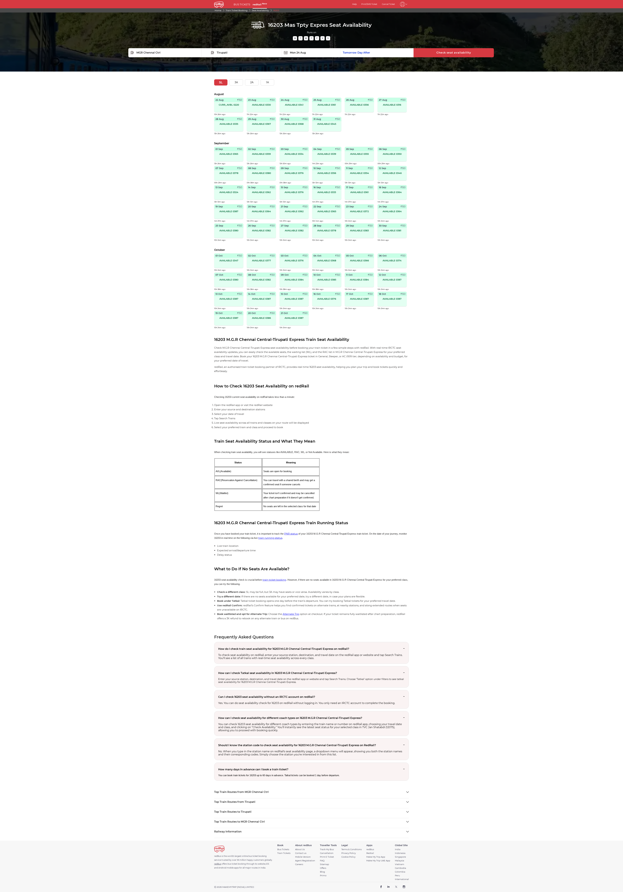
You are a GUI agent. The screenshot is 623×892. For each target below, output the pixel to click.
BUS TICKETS (242, 4)
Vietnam (399, 864)
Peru (397, 875)
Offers (323, 868)
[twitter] (396, 887)
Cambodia (400, 868)
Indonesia (400, 853)
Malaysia (399, 861)
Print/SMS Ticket (369, 4)
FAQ (322, 861)
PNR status (291, 533)
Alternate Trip (291, 614)
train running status (270, 538)
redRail (260, 4)
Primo (323, 875)
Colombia (400, 872)
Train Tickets (283, 853)
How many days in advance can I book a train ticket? (253, 769)
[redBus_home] (222, 4)
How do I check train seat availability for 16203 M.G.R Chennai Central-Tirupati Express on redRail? (283, 648)
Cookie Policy (348, 857)
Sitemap (324, 864)
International (402, 879)
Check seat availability (453, 52)
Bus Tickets (283, 849)
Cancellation (326, 853)
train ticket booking (274, 579)
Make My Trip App (375, 857)
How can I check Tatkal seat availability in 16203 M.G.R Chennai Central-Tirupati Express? (277, 673)
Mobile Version (303, 857)
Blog (322, 872)
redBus (370, 849)
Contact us (300, 853)
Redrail (370, 853)
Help (354, 4)
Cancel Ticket (388, 4)
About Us (300, 849)
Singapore (400, 857)
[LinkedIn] (388, 887)
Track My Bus (327, 849)
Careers (299, 864)
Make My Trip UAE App (378, 861)
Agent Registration (305, 861)
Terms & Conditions (351, 849)
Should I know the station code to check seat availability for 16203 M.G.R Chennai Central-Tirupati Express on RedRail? (297, 745)
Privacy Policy (348, 853)
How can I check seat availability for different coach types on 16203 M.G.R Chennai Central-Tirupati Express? (290, 718)
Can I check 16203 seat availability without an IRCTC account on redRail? (266, 696)
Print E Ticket (327, 857)
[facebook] (381, 887)
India (397, 849)
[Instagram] (404, 887)
